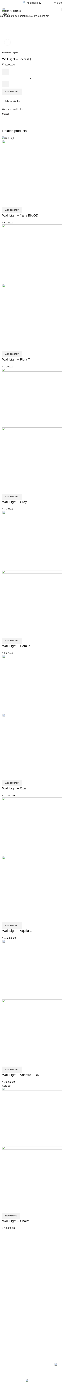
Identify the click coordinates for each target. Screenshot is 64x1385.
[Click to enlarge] (7, 42)
